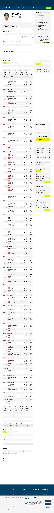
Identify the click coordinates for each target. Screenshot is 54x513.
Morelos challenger (10, 295)
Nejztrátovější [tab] (44, 171)
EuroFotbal (39, 207)
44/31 (10, 406)
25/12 (16, 406)
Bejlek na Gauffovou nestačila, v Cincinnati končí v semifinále (43, 34)
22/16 (21, 72)
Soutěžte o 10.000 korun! (43, 135)
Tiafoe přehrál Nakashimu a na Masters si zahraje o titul (43, 29)
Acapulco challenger (10, 305)
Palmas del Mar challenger (11, 228)
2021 (5, 408)
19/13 (21, 68)
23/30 (10, 412)
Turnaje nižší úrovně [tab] (46, 64)
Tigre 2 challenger (10, 392)
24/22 (10, 72)
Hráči (30, 7)
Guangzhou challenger (10, 124)
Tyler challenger (9, 246)
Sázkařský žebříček (25, 494)
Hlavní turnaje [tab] (38, 64)
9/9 (26, 68)
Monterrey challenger (10, 340)
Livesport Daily (44, 492)
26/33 (10, 70)
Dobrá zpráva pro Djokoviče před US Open (43, 17)
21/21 (21, 74)
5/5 (26, 406)
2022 (5, 406)
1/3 (26, 74)
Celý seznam (47, 196)
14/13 (21, 406)
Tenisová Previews (15, 492)
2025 (5, 70)
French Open (34, 492)
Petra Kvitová (4, 494)
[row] (18, 37)
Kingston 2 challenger (14, 36)
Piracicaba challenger (10, 382)
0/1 (31, 70)
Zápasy (19, 7)
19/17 (21, 408)
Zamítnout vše (48, 503)
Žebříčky (25, 7)
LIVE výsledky (14, 7)
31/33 (10, 74)
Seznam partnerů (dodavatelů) (30, 504)
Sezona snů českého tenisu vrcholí (43, 20)
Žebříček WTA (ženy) (25, 492)
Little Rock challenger (11, 256)
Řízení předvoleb (48, 507)
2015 (5, 421)
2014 (5, 423)
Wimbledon (34, 494)
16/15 (10, 414)
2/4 (16, 70)
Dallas (8, 368)
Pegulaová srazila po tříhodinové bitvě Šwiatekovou (43, 31)
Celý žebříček (47, 182)
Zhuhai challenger (10, 144)
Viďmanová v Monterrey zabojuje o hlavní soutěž (43, 37)
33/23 (10, 68)
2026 (5, 68)
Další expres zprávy (46, 42)
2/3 (16, 412)
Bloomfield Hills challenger (12, 214)
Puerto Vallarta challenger (11, 323)
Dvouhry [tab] (4, 432)
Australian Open (34, 491)
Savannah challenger (10, 284)
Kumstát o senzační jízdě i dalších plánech (42, 15)
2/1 (16, 421)
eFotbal (46, 207)
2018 (5, 414)
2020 (5, 410)
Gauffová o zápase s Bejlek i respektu (43, 26)
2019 (5, 412)
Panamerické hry (9, 89)
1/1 (26, 70)
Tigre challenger (9, 399)
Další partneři (47, 209)
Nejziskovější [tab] (38, 171)
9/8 (16, 74)
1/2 (26, 72)
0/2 (26, 412)
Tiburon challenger (10, 106)
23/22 (10, 408)
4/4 (16, 408)
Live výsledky (40, 202)
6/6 (21, 421)
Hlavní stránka (5, 11)
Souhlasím (48, 500)
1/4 (16, 72)
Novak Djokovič (5, 491)
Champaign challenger (10, 78)
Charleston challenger (10, 117)
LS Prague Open (44, 494)
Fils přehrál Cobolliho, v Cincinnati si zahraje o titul (43, 40)
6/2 (16, 410)
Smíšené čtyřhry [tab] (15, 432)
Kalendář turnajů (35, 489)
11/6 (10, 410)
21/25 (21, 412)
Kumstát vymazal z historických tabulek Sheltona (43, 23)
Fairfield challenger (10, 96)
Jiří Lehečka (4, 492)
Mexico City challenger (11, 312)
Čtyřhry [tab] (9, 432)
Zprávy (46, 202)
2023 (5, 74)
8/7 (10, 421)
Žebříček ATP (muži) (25, 491)
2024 (5, 72)
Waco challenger (9, 333)
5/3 (21, 410)
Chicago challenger (10, 200)
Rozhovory (14, 494)
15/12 (21, 414)
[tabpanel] (18, 246)
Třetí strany (12, 511)
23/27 (21, 70)
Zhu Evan (11, 11)
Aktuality (14, 491)
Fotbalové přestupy (45, 491)
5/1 (16, 68)
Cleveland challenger (10, 375)
